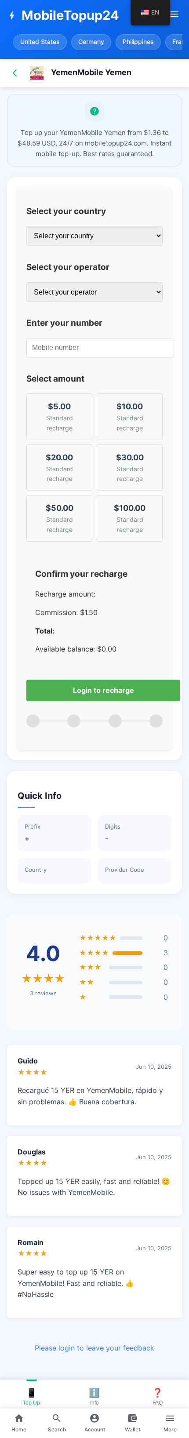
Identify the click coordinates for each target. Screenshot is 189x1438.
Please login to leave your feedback (94, 1347)
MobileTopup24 (63, 15)
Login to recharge (103, 690)
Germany (91, 41)
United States (40, 41)
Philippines (138, 41)
